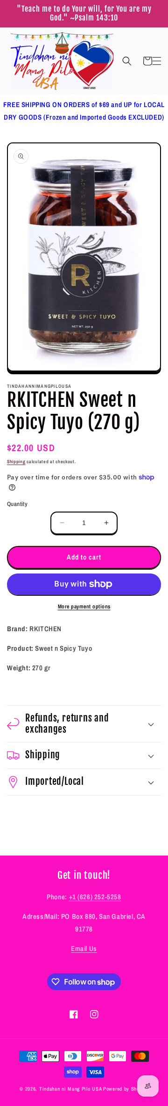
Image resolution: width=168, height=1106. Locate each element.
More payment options (84, 606)
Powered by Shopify (125, 1089)
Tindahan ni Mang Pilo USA (70, 1089)
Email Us (84, 948)
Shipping (16, 462)
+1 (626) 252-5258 (95, 897)
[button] (127, 61)
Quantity (17, 504)
